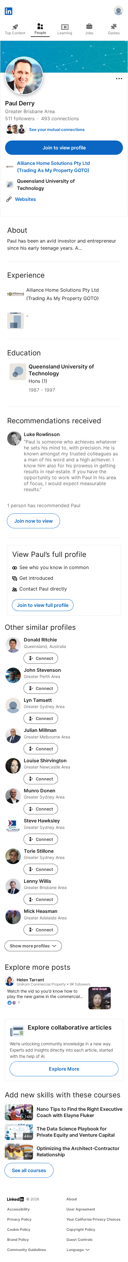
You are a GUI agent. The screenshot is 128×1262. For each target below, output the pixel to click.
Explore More (64, 1069)
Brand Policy (18, 1239)
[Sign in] (118, 11)
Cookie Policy (18, 1229)
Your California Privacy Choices (93, 1219)
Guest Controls (79, 1239)
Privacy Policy (19, 1219)
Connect (44, 658)
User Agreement (80, 1209)
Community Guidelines (26, 1249)
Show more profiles (30, 945)
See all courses (29, 1170)
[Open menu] (119, 79)
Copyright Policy (80, 1229)
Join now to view (33, 521)
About (71, 1199)
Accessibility (18, 1209)
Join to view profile (64, 148)
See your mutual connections (57, 129)
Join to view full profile (42, 605)
